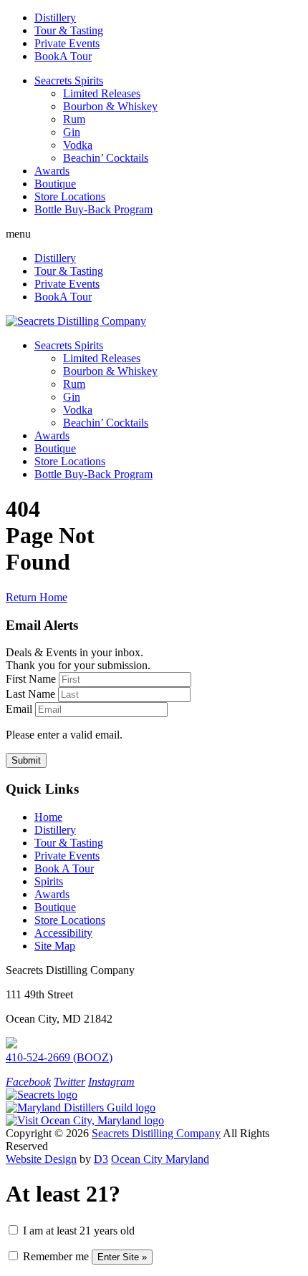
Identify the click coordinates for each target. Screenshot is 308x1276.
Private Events (67, 43)
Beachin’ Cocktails (105, 158)
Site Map (54, 946)
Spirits (48, 881)
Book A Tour (64, 868)
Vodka (77, 145)
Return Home (36, 597)
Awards (51, 171)
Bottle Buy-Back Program (93, 209)
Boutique (55, 183)
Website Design (41, 1159)
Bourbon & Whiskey (110, 106)
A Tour (63, 56)
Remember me (54, 1256)
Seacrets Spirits (68, 80)
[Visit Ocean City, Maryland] (85, 1120)
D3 (101, 1159)
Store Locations (69, 196)
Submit (26, 760)
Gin (71, 132)
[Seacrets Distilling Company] (76, 321)
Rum (74, 119)
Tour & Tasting (68, 30)
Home (48, 817)
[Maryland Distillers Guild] (80, 1107)
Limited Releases (101, 93)
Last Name (30, 694)
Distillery (55, 17)
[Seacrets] (41, 1095)
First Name (31, 679)
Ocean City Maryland (160, 1159)
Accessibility (63, 933)
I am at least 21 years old (77, 1230)
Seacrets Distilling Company (156, 1133)
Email (19, 709)
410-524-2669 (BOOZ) (59, 1057)
